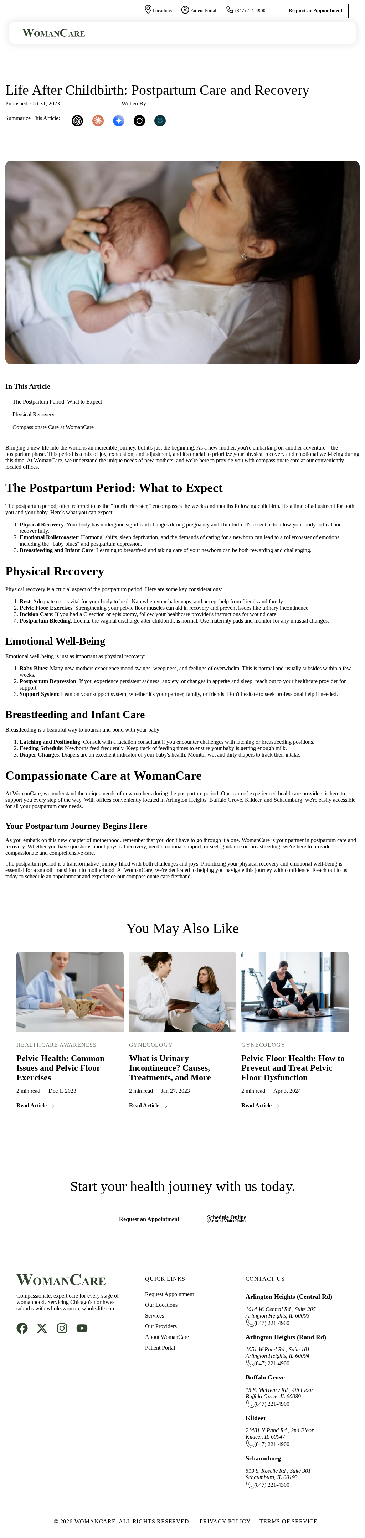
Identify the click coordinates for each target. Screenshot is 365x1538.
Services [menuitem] (154, 1316)
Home (13, 69)
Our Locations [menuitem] (161, 1305)
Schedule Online (226, 1218)
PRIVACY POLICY (225, 1521)
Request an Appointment (316, 10)
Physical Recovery (33, 414)
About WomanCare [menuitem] (167, 1337)
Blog (43, 69)
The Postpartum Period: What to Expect (57, 402)
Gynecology (151, 1045)
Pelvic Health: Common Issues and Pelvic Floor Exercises (60, 1068)
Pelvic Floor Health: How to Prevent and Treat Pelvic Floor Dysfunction (293, 1068)
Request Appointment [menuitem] (169, 1294)
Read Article (31, 1105)
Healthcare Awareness (56, 1045)
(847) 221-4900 (250, 10)
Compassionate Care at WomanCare (53, 427)
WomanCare (163, 103)
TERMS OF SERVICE (288, 1521)
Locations (162, 10)
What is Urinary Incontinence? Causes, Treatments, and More (170, 1068)
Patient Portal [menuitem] (160, 1348)
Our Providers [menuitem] (161, 1326)
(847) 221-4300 (271, 1485)
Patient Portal (203, 10)
